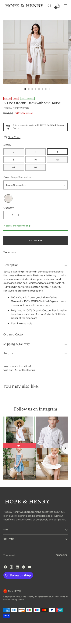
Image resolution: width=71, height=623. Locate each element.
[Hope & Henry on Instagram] (11, 567)
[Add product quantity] (18, 215)
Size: (7, 144)
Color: (17, 177)
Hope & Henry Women (16, 107)
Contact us (28, 369)
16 (35, 167)
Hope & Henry (27, 596)
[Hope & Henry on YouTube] (30, 567)
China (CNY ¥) (14, 591)
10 (35, 159)
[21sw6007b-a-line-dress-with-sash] (8, 198)
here (47, 305)
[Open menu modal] (65, 6)
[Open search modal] (49, 6)
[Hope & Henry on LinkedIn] (18, 567)
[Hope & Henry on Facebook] (5, 567)
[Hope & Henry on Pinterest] (24, 567)
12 (57, 159)
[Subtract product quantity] (7, 215)
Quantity (8, 207)
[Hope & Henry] (24, 5)
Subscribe (62, 555)
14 (13, 167)
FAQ (16, 369)
